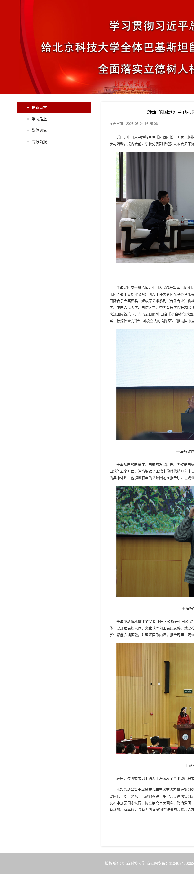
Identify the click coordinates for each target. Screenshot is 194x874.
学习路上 (39, 119)
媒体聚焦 (39, 130)
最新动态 (39, 108)
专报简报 (39, 142)
